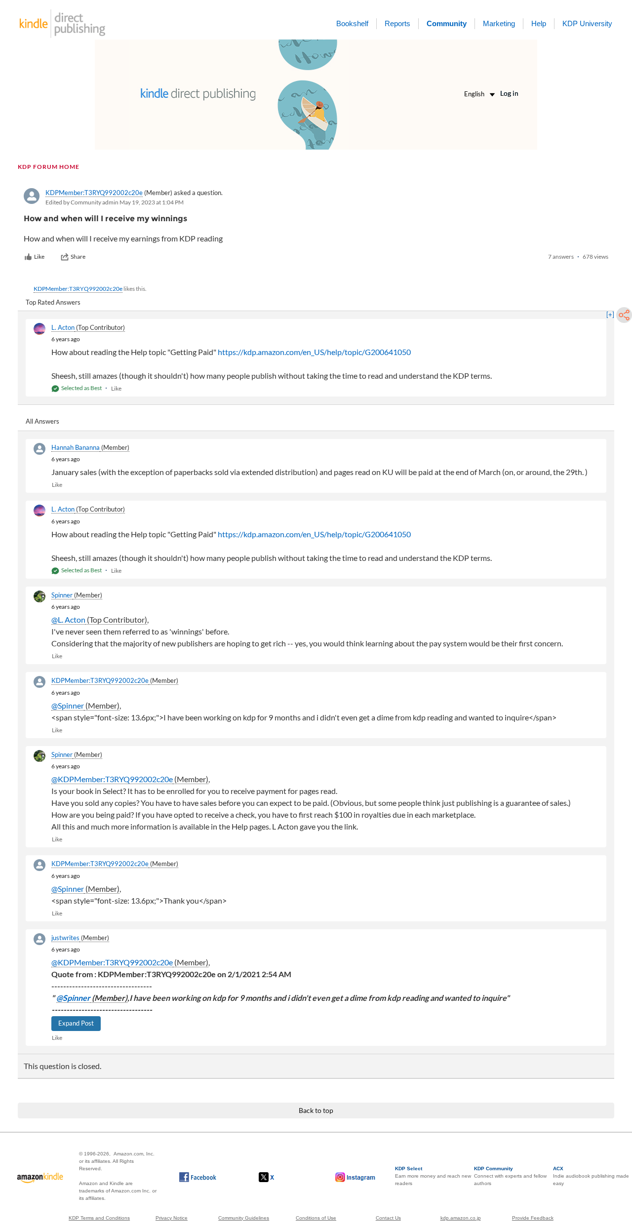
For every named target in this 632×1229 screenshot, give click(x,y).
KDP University (587, 23)
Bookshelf (352, 23)
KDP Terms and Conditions (99, 1218)
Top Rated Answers (53, 302)
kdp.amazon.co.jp (460, 1218)
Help (538, 23)
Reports (397, 23)
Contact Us (388, 1218)
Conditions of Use (316, 1218)
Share (78, 256)
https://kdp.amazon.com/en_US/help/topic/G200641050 (314, 352)
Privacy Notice (172, 1218)
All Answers (42, 421)
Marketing (499, 23)
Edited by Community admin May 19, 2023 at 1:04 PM (114, 202)
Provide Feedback (532, 1218)
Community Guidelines (243, 1218)
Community (447, 23)
